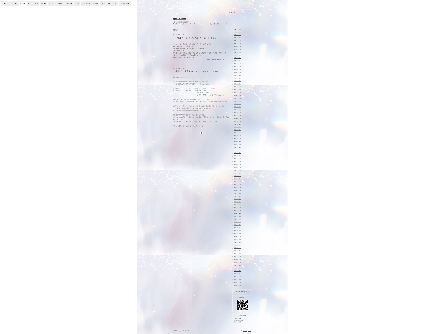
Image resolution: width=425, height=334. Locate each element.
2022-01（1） (237, 43)
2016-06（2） (237, 173)
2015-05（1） (237, 207)
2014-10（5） (237, 227)
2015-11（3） (237, 193)
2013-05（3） (237, 273)
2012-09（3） (237, 285)
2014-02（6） (237, 250)
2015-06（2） (237, 204)
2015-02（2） (237, 216)
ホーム (4, 3)
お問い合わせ (86, 3)
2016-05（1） (237, 176)
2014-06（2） (237, 239)
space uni (179, 18)
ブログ (77, 3)
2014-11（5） (237, 225)
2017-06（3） (237, 144)
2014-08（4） (237, 233)
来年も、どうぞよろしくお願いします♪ (194, 38)
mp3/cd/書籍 (59, 3)
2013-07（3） (237, 268)
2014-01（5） (237, 253)
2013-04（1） (237, 276)
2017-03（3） (237, 153)
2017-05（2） (237, 147)
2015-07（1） (237, 201)
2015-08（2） (237, 199)
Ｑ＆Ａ (51, 3)
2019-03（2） (237, 86)
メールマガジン (112, 3)
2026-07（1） (237, 29)
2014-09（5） (237, 230)
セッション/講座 (33, 3)
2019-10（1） (237, 69)
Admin (249, 331)
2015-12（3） (237, 190)
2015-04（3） (237, 210)
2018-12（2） (237, 95)
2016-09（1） (237, 167)
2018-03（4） (237, 121)
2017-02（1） (237, 155)
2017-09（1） (237, 138)
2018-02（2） (237, 124)
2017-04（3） (237, 150)
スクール (43, 3)
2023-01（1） (237, 35)
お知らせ (22, 3)
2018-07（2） (237, 109)
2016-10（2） (237, 164)
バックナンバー (124, 3)
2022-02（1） (237, 40)
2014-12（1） (237, 222)
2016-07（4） (237, 170)
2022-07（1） (237, 37)
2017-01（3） (237, 158)
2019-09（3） (237, 72)
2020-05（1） (237, 52)
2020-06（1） (237, 49)
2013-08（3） (237, 265)
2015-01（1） (237, 219)
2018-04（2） (237, 118)
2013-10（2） (237, 259)
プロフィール (13, 3)
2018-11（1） (237, 98)
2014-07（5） (237, 236)
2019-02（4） (237, 89)
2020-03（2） (237, 55)
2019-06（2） (237, 78)
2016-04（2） (237, 178)
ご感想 (103, 3)
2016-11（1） (237, 161)
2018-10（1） (237, 101)
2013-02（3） (237, 282)
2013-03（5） (237, 279)
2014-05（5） (237, 242)
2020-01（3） (237, 60)
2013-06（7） (237, 271)
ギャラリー (69, 3)
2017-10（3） (237, 135)
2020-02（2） (237, 58)
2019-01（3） (237, 92)
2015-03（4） (237, 213)
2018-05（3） (237, 115)
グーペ (245, 331)
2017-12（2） (237, 130)
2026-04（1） (237, 32)
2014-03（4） (237, 248)
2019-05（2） (237, 81)
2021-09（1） (237, 46)
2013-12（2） (237, 256)
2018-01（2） (237, 127)
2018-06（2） (237, 112)
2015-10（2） (237, 196)
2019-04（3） (237, 83)
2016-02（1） (237, 184)
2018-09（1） (237, 104)
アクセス (95, 3)
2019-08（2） (237, 75)
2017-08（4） (237, 141)
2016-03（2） (237, 181)
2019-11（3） (237, 66)
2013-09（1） (237, 262)
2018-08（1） (237, 106)
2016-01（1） (237, 187)
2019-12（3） (237, 63)
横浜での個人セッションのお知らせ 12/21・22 (198, 71)
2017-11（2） (237, 132)
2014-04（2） (237, 245)
